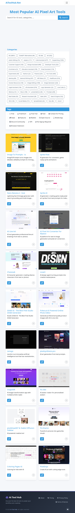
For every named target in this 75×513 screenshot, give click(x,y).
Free (12, 114)
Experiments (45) (14, 74)
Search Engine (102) (57, 96)
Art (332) (49, 55)
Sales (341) (43, 96)
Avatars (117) (28, 60)
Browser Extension (17, 126)
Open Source (45, 118)
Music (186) (23, 92)
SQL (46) (51, 101)
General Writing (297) (26, 78)
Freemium (22, 114)
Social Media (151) (24, 101)
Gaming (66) (12, 78)
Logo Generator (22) (47, 87)
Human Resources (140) (16, 83)
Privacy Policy (63, 498)
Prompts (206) (51, 92)
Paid (43, 114)
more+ (60, 101)
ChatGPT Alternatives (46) (27, 55)
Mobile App (59, 118)
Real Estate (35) (13, 96)
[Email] (67, 509)
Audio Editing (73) (14, 60)
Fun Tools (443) (51, 74)
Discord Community (18, 122)
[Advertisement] (39, 35)
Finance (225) (38, 74)
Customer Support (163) (16, 64)
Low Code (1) (61, 87)
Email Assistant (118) (47, 69)
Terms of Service (62, 502)
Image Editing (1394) (33, 83)
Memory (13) (12, 92)
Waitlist (33, 118)
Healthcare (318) (55, 78)
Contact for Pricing (56, 114)
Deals (13, 118)
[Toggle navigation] (66, 3)
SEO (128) (11, 101)
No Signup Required (44, 122)
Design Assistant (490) (34, 64)
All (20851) (12, 55)
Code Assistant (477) (42, 60)
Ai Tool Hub (15, 497)
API (31, 122)
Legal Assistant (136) (15, 87)
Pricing (51, 498)
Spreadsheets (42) (39, 101)
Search (65, 17)
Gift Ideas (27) (41, 78)
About (42, 498)
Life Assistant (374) (31, 87)
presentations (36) (37, 92)
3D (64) (41, 55)
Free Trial (34, 114)
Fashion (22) (26, 74)
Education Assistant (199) (29, 69)
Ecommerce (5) (13, 69)
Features (23, 118)
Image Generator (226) (51, 83)
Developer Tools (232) (51, 64)
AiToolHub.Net (13, 2)
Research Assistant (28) (29, 96)
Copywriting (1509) (58, 60)
